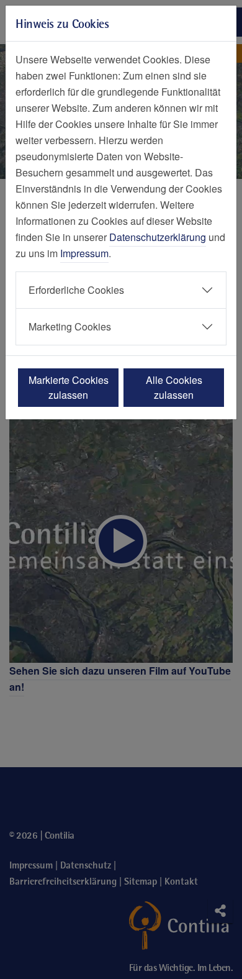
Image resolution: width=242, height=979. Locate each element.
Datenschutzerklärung (157, 237)
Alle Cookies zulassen (174, 387)
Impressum (84, 253)
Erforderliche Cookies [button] (76, 290)
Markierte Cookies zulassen (69, 387)
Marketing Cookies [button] (70, 326)
